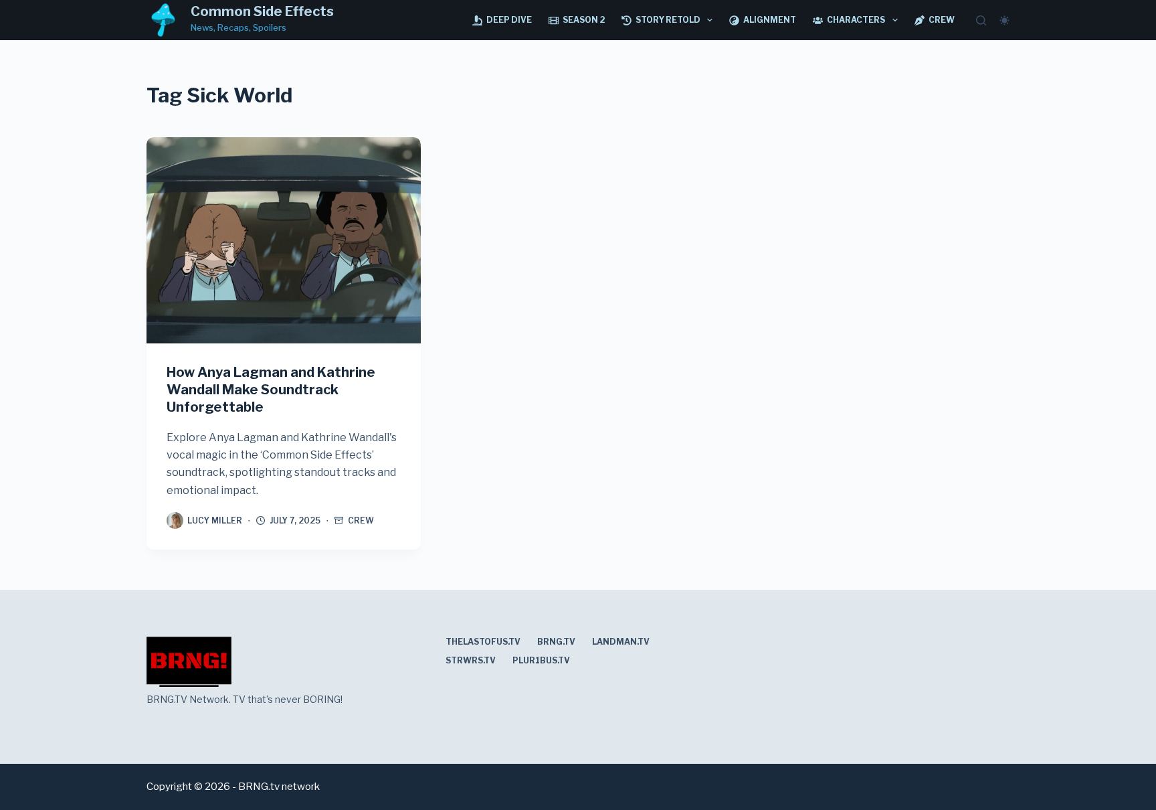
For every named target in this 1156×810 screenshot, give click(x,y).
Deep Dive (509, 20)
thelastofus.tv (483, 642)
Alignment (769, 20)
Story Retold (668, 20)
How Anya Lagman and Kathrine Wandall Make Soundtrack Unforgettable (271, 389)
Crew (942, 20)
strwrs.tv (471, 660)
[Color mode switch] (1004, 20)
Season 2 (584, 20)
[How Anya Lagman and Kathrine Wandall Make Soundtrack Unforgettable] (284, 240)
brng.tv (556, 642)
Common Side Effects (262, 11)
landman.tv (621, 642)
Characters (856, 20)
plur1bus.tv (541, 660)
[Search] (981, 20)
